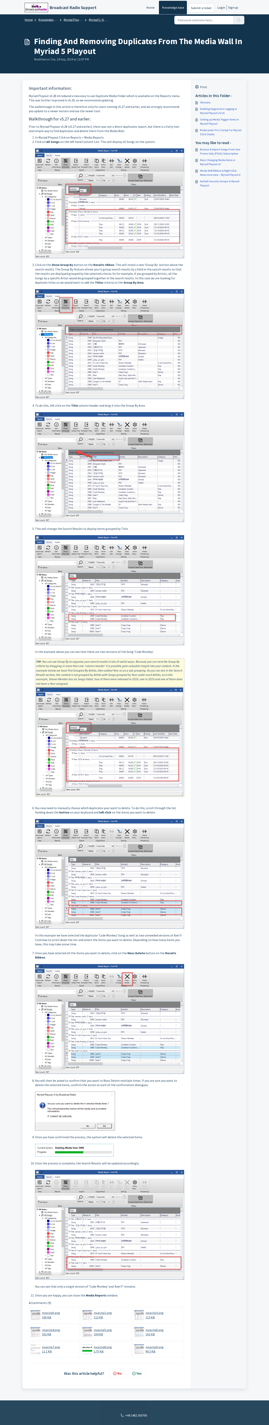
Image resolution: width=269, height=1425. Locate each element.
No (119, 1373)
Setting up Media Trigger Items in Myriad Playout (219, 121)
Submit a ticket (201, 8)
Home (150, 7)
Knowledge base (173, 7)
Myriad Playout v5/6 (77, 20)
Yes (139, 1373)
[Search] (238, 20)
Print (203, 87)
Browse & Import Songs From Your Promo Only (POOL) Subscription (220, 151)
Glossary (205, 102)
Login (221, 7)
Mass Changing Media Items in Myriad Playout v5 (217, 162)
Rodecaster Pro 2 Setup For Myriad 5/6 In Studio (220, 132)
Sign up (233, 7)
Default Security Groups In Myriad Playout (219, 183)
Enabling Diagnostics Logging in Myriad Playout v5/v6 (218, 111)
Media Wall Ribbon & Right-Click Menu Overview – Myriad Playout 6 (220, 173)
